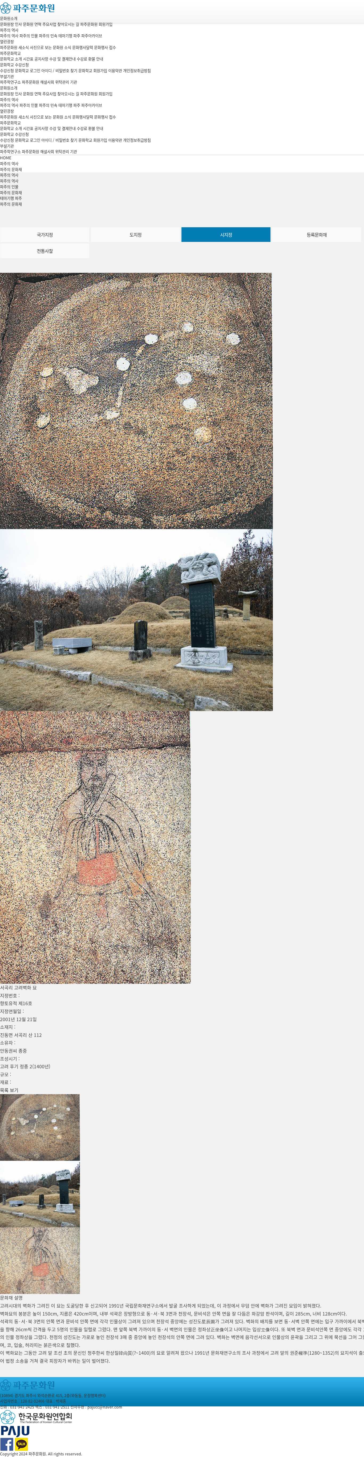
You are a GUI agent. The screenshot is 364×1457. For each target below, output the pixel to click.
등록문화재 (317, 234)
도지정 (135, 234)
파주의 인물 (9, 187)
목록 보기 (9, 1090)
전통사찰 (45, 250)
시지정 (226, 234)
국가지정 (45, 234)
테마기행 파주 (11, 198)
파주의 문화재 (11, 193)
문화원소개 (8, 18)
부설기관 (7, 76)
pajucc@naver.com (104, 1407)
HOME (5, 158)
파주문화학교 (10, 53)
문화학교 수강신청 (14, 65)
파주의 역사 (9, 30)
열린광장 (7, 41)
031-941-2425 (22, 1407)
